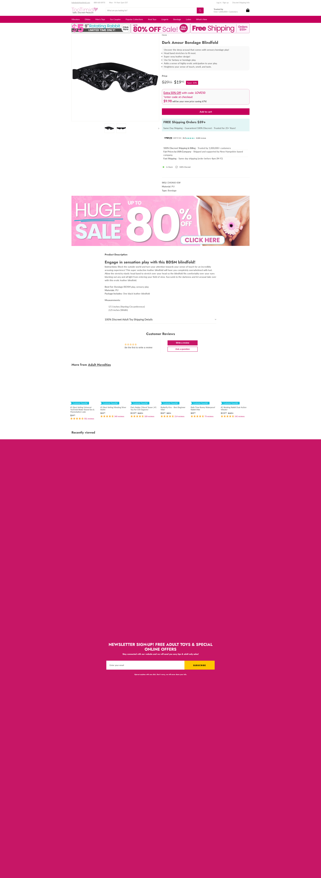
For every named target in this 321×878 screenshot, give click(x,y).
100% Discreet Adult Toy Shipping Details (129, 319)
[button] (77, 418)
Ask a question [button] (182, 349)
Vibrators (75, 19)
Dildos (87, 19)
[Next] (157, 128)
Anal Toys (152, 19)
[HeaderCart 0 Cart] (247, 10)
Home (164, 35)
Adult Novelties (99, 364)
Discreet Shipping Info (241, 3)
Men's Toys (100, 19)
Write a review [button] (182, 343)
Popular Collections (134, 19)
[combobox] (155, 10)
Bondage (177, 19)
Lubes (188, 19)
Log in (219, 3)
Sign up (226, 3)
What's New (201, 19)
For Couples (115, 19)
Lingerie (164, 19)
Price (164, 75)
